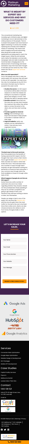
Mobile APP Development (9, 364)
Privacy (23, 419)
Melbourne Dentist (7, 378)
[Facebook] (2, 430)
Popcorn (3, 375)
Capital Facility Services (8, 372)
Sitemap (18, 419)
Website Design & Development (11, 358)
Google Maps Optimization (9, 355)
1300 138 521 (6, 389)
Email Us (3, 397)
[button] (14, 442)
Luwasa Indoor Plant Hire (8, 381)
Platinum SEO (21, 200)
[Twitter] (5, 430)
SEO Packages (5, 361)
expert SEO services (18, 69)
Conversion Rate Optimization (10, 352)
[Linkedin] (8, 430)
